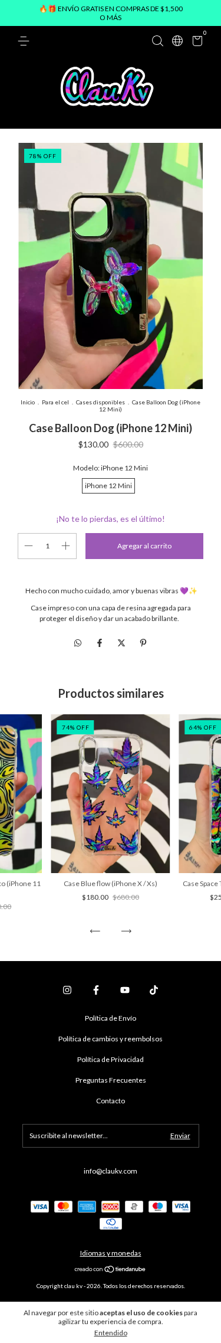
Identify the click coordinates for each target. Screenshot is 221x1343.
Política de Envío (110, 1018)
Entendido (110, 1332)
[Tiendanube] (110, 1270)
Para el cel (55, 402)
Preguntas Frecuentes (110, 1080)
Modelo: (110, 467)
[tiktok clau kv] (154, 990)
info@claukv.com (110, 1170)
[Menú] (26, 41)
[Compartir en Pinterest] (143, 643)
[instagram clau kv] (67, 990)
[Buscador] (157, 41)
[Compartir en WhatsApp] (78, 643)
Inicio (28, 402)
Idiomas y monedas (110, 1253)
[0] (195, 42)
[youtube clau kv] (125, 990)
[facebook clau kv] (96, 990)
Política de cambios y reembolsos (110, 1038)
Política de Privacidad (110, 1059)
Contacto (110, 1100)
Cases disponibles (100, 402)
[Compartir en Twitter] (122, 643)
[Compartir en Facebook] (100, 643)
